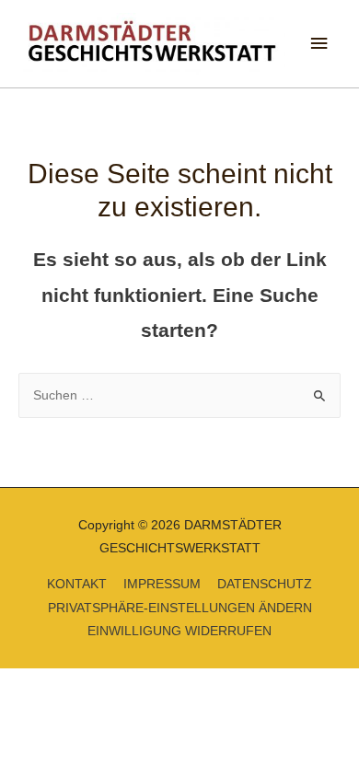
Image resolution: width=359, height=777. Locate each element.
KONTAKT (77, 584)
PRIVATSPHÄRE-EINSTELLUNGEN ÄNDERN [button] (180, 608)
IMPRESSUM (162, 584)
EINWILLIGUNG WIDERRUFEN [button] (179, 631)
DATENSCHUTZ (264, 584)
